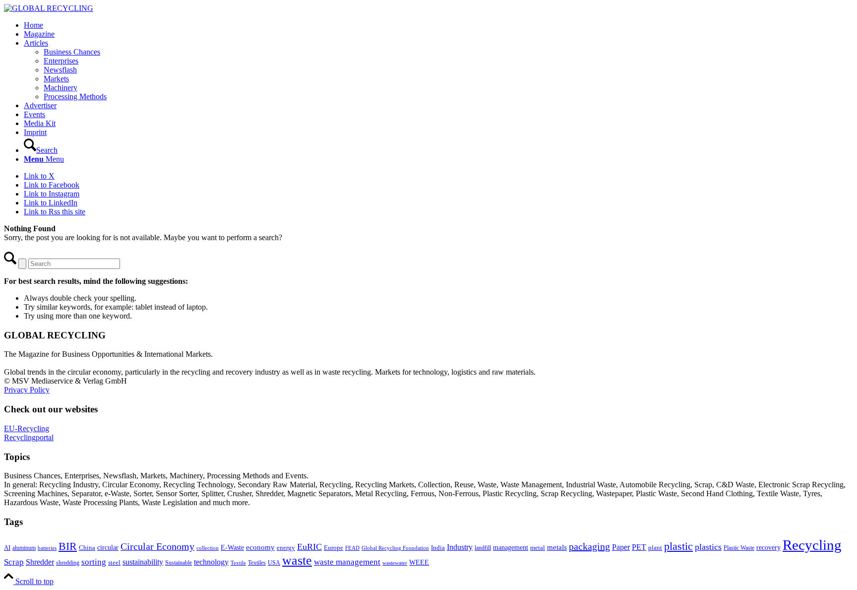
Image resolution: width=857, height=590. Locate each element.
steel (114, 562)
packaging (589, 546)
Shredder (40, 562)
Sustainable (178, 562)
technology (211, 562)
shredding (67, 562)
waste (297, 560)
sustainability (142, 562)
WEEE (419, 562)
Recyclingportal (29, 437)
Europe (333, 547)
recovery (768, 547)
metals (557, 547)
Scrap (14, 562)
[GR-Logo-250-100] (48, 8)
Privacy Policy (27, 390)
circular (108, 547)
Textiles (257, 562)
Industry (460, 547)
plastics (708, 547)
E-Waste (232, 547)
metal (537, 547)
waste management (347, 562)
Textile (238, 563)
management (510, 547)
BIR (68, 546)
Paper (621, 547)
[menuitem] (438, 25)
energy (286, 547)
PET (639, 547)
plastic (678, 546)
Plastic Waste (739, 547)
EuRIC (309, 547)
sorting (93, 562)
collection (207, 548)
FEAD (352, 548)
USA (274, 562)
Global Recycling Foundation (395, 548)
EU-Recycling (26, 428)
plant (655, 547)
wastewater (394, 563)
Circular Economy (157, 546)
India (438, 547)
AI (7, 547)
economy (260, 547)
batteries (47, 548)
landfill (483, 547)
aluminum (24, 547)
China (87, 547)
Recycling (812, 545)
